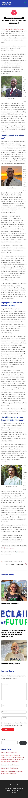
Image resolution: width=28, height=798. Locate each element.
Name (4, 705)
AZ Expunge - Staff (14, 26)
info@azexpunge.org (7, 548)
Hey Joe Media (20, 551)
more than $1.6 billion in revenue (14, 29)
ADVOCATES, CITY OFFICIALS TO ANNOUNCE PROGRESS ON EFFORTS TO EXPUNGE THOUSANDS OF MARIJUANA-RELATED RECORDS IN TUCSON (13, 633)
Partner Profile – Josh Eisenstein (9, 768)
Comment (5, 684)
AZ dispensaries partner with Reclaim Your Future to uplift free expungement (14, 20)
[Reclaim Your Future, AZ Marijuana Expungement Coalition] (6, 5)
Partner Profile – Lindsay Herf (9, 604)
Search (3, 739)
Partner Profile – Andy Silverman (10, 663)
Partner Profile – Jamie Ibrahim (15, 564)
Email (4, 711)
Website (4, 717)
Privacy (14, 792)
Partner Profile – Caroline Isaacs (13, 562)
